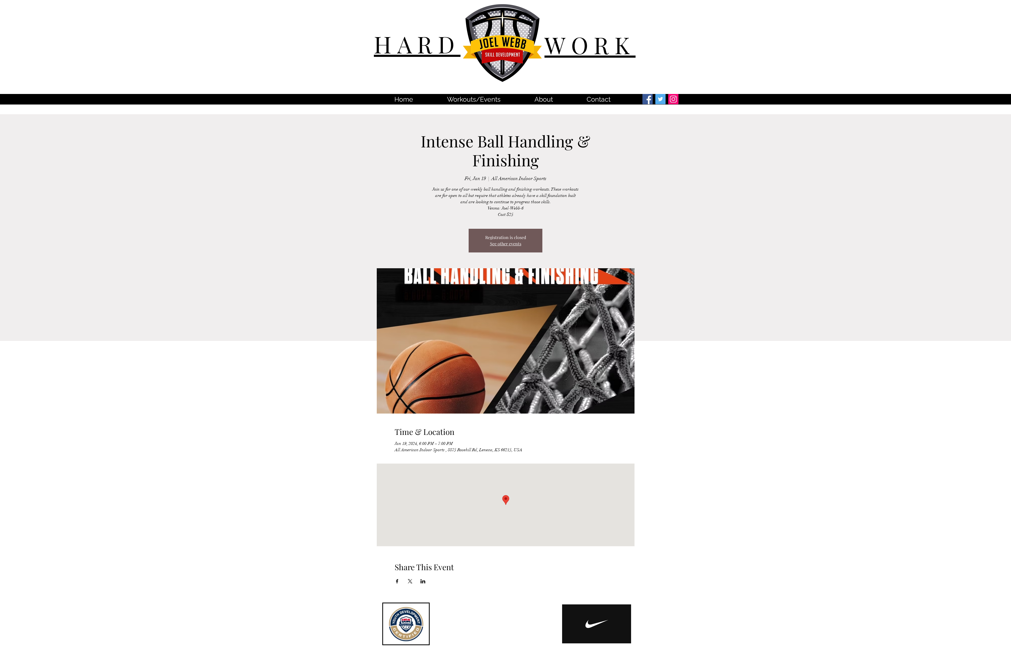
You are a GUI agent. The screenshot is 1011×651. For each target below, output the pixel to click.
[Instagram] (673, 99)
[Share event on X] (410, 581)
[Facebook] (647, 99)
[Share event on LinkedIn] (422, 581)
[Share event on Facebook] (397, 581)
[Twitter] (660, 99)
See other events (505, 243)
